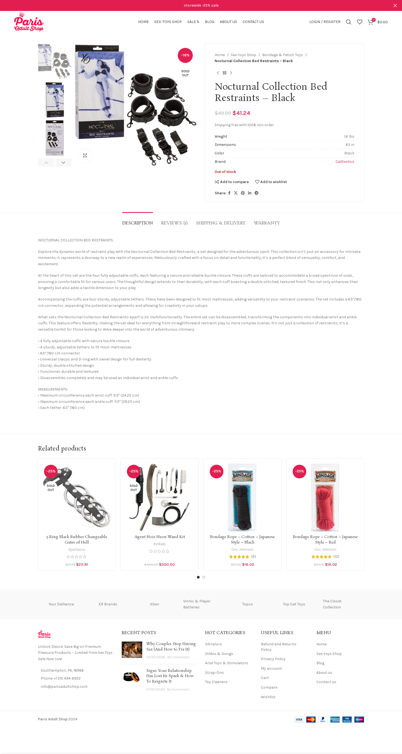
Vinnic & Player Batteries (197, 604)
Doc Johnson (243, 549)
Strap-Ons (214, 672)
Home (220, 55)
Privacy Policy (273, 659)
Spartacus (76, 549)
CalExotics (345, 161)
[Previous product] (218, 73)
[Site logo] (29, 21)
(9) (253, 557)
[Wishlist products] (359, 21)
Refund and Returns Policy (278, 647)
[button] (46, 162)
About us (324, 672)
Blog (320, 663)
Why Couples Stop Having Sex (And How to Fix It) (171, 646)
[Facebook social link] (229, 193)
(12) (336, 557)
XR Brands (107, 604)
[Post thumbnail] (132, 651)
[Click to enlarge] (85, 156)
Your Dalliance (61, 604)
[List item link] (75, 678)
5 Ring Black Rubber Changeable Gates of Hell (76, 539)
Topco (247, 604)
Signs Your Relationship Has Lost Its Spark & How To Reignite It (170, 676)
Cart (265, 677)
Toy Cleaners (216, 682)
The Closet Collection (332, 604)
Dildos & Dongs (219, 653)
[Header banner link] (193, 5)
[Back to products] (224, 73)
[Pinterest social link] (242, 193)
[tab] (137, 220)
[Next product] (231, 73)
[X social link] (235, 193)
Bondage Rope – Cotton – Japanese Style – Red (325, 539)
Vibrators (213, 644)
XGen (154, 604)
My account (271, 668)
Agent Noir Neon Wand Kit (160, 537)
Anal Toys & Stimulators (226, 663)
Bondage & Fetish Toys (282, 55)
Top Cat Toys (294, 604)
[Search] (348, 21)
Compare (269, 687)
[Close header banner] (395, 5)
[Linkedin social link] (249, 193)
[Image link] (44, 633)
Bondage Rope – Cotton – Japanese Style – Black (242, 539)
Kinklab (160, 544)
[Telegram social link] (256, 193)
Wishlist (268, 697)
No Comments (178, 657)
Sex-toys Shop (243, 55)
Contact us (326, 682)
